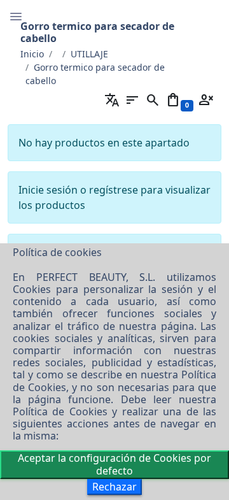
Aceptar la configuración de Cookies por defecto (114, 464)
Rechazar (114, 487)
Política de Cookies (60, 411)
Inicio (32, 54)
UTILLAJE (89, 54)
